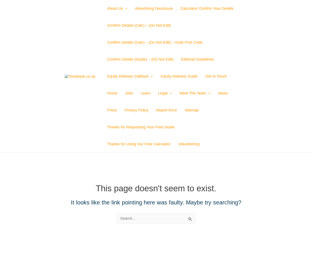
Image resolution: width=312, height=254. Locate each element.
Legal (162, 93)
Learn (145, 93)
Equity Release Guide (179, 76)
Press (112, 110)
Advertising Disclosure (154, 8)
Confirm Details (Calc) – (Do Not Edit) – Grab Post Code (154, 42)
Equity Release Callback (128, 76)
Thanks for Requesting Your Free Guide (140, 127)
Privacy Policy (136, 110)
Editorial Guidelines (197, 59)
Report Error (166, 110)
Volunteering (189, 144)
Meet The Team (193, 93)
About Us (115, 8)
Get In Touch (216, 76)
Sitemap (192, 110)
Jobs (129, 93)
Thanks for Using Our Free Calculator (139, 144)
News (223, 93)
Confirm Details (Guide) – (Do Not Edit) (140, 59)
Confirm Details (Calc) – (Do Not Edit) (139, 25)
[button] (125, 8)
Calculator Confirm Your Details (206, 8)
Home (112, 93)
